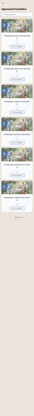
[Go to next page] (26, 217)
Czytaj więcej (17, 47)
